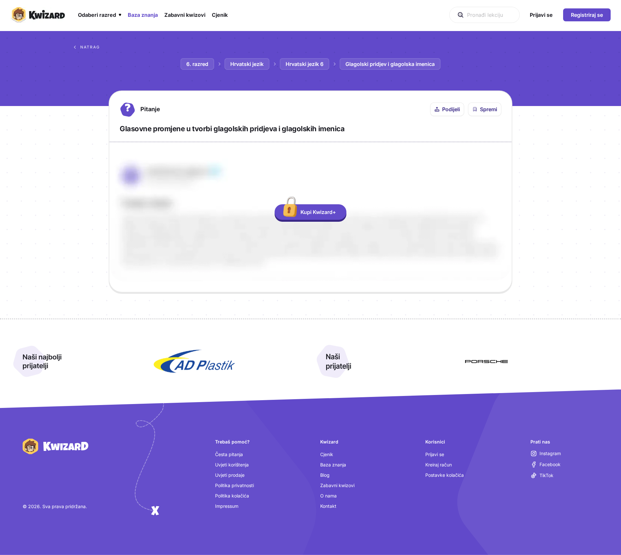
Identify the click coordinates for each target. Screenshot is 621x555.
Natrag (90, 47)
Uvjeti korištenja (232, 464)
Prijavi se (434, 454)
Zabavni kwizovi (337, 485)
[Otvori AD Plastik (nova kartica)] (194, 361)
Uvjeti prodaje (230, 475)
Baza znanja (333, 464)
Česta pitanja (229, 454)
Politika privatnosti (234, 485)
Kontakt (328, 506)
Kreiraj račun (438, 464)
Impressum (226, 506)
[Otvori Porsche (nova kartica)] (486, 361)
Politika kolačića (232, 495)
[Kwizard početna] (37, 15)
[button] (99, 15)
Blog (325, 475)
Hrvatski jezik (247, 64)
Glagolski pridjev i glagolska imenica (390, 64)
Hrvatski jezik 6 (304, 64)
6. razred (197, 64)
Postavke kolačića (444, 475)
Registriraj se (587, 15)
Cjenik (326, 454)
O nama (328, 495)
